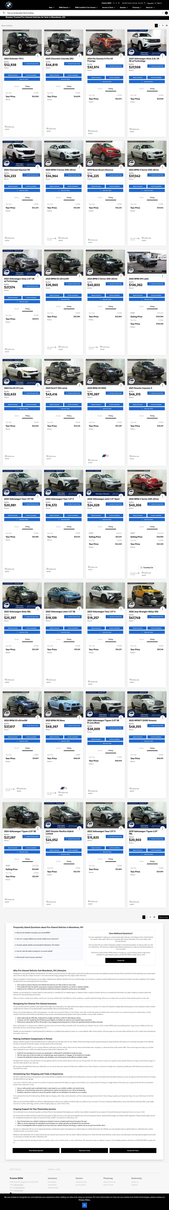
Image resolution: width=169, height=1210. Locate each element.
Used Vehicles (52, 1185)
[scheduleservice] (116, 3)
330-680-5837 (20, 1188)
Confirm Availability (31, 75)
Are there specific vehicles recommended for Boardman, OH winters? (38, 945)
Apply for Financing (109, 1182)
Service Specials (81, 1185)
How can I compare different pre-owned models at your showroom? (37, 939)
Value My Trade (108, 1185)
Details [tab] (16, 86)
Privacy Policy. (84, 1200)
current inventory (132, 952)
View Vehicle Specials (36, 1150)
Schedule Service (81, 1182)
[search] (114, 3)
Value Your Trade (23, 79)
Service (79, 1178)
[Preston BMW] (19, 5)
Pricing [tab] (27, 86)
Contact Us (120, 960)
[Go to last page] (167, 25)
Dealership (136, 1178)
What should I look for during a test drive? (29, 957)
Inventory (52, 1178)
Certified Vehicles (53, 1188)
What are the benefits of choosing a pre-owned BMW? (33, 933)
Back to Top (163, 917)
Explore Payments (13, 75)
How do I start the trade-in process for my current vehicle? (34, 951)
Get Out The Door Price (32, 63)
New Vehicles (52, 1182)
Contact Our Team (133, 1150)
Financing (108, 1178)
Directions (134, 1185)
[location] (144, 3)
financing (30, 979)
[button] (37, 55)
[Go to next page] (163, 25)
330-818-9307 (18, 1185)
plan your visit (148, 945)
